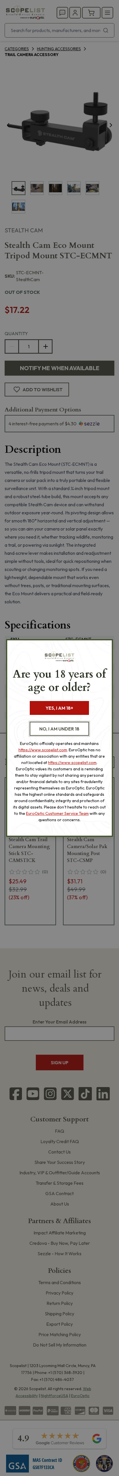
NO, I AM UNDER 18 (59, 729)
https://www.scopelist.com (42, 749)
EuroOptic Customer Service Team (57, 813)
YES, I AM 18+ (59, 708)
